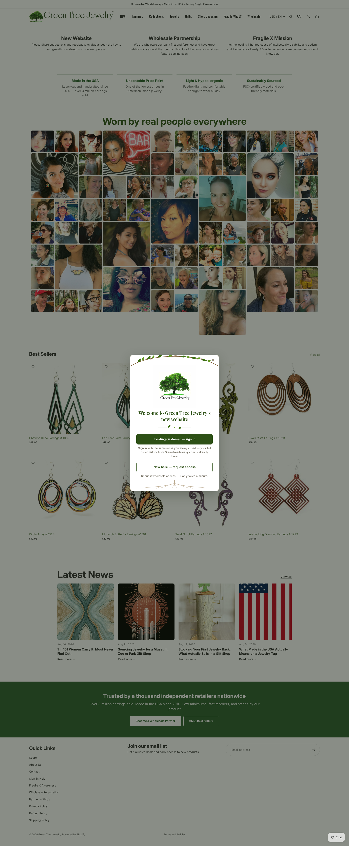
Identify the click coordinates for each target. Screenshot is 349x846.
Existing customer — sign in (174, 439)
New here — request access (174, 467)
